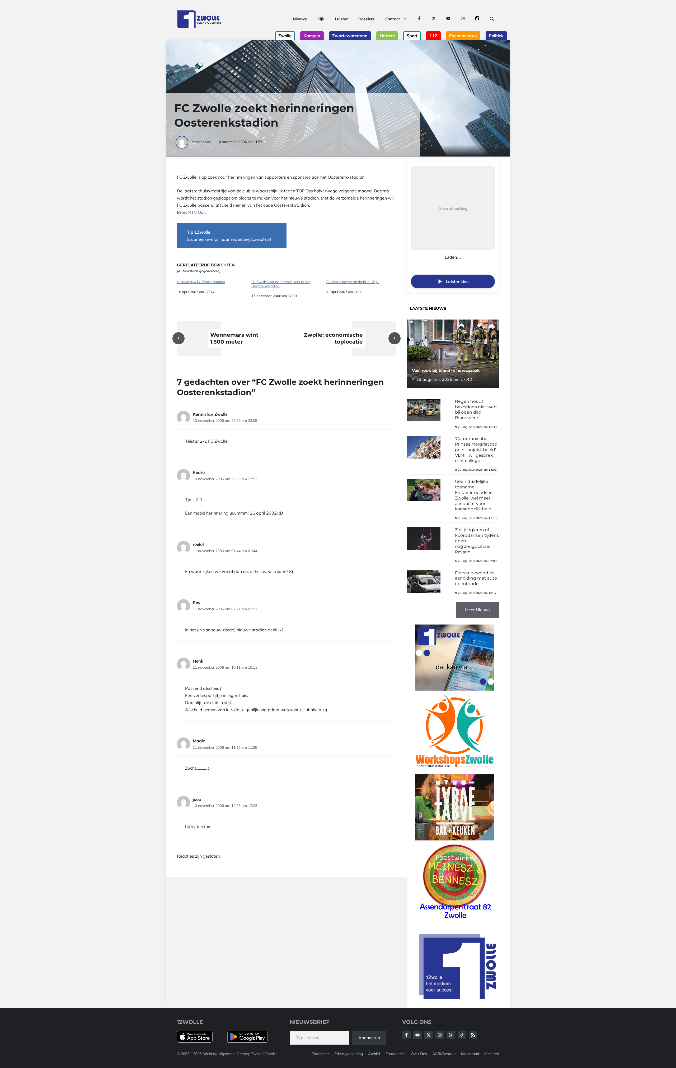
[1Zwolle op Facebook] (419, 19)
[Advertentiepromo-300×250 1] (458, 997)
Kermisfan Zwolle (210, 414)
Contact (392, 18)
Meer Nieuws (478, 609)
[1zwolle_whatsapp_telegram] (454, 689)
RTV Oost (197, 212)
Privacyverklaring (348, 1053)
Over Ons (419, 1053)
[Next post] (394, 338)
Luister (341, 18)
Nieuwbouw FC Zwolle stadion (201, 282)
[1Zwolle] (199, 19)
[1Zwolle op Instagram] (463, 19)
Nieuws (300, 18)
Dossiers (366, 18)
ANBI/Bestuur (444, 1053)
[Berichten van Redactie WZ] (182, 142)
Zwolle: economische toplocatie (333, 338)
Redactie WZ (200, 142)
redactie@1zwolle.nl (251, 239)
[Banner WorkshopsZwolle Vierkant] (454, 770)
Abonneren (369, 1037)
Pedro (199, 472)
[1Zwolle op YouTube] (448, 19)
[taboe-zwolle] (454, 839)
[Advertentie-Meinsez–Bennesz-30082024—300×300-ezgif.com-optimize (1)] (454, 920)
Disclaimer (320, 1053)
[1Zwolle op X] (433, 19)
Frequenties (396, 1053)
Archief (374, 1053)
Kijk (320, 18)
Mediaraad (470, 1053)
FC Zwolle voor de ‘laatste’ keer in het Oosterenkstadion (280, 284)
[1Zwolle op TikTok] (477, 19)
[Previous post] (178, 338)
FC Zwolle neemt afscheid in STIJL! (352, 282)
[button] (492, 19)
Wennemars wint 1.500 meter (234, 338)
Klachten (491, 1053)
